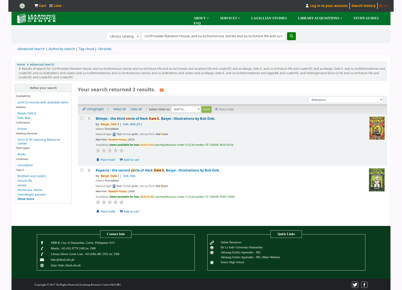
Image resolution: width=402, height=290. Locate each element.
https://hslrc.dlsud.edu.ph (66, 265)
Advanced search (31, 49)
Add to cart (131, 160)
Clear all (136, 109)
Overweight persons (32, 194)
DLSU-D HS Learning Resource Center (39, 142)
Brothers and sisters (32, 176)
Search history (364, 5)
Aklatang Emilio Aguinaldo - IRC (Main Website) (250, 257)
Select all (119, 109)
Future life (25, 181)
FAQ (197, 23)
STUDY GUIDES (366, 18)
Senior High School (232, 262)
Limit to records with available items (43, 102)
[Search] (291, 36)
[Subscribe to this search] (162, 90)
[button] (40, 6)
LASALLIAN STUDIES (269, 18)
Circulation (25, 165)
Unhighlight (95, 109)
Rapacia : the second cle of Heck (158, 170)
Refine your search (43, 88)
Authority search (62, 49)
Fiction (22, 129)
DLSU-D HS (22, 6)
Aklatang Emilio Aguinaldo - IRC (241, 252)
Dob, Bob (24, 118)
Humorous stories (30, 190)
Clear (385, 6)
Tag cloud (86, 49)
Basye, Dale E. (27, 113)
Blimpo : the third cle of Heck (155, 119)
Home (21, 64)
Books (22, 154)
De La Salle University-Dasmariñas (242, 247)
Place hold (107, 160)
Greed (22, 185)
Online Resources (231, 242)
